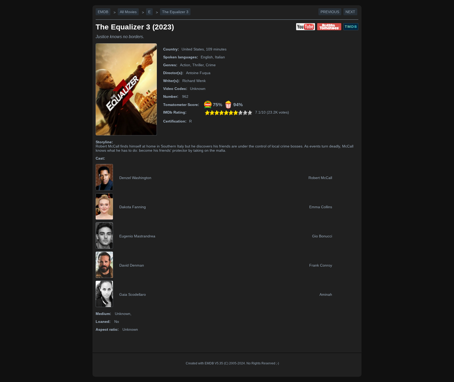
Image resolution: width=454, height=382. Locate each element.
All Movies (128, 12)
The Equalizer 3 (175, 12)
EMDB (103, 12)
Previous (330, 12)
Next (350, 12)
